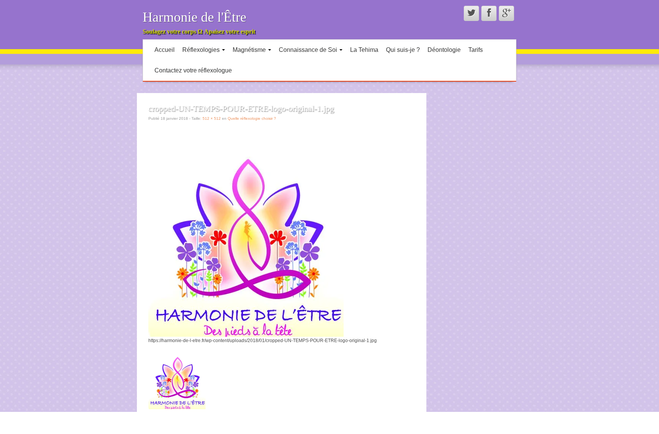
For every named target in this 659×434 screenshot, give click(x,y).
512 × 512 (212, 118)
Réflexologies (201, 50)
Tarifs (475, 50)
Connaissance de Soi (309, 50)
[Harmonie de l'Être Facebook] (489, 13)
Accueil (164, 50)
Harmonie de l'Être (194, 17)
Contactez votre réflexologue (193, 70)
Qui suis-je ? (403, 50)
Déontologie (444, 50)
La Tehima (364, 50)
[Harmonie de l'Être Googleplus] (506, 13)
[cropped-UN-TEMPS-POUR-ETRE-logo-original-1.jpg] (246, 238)
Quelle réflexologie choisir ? (252, 118)
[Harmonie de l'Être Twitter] (471, 13)
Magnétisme (250, 50)
